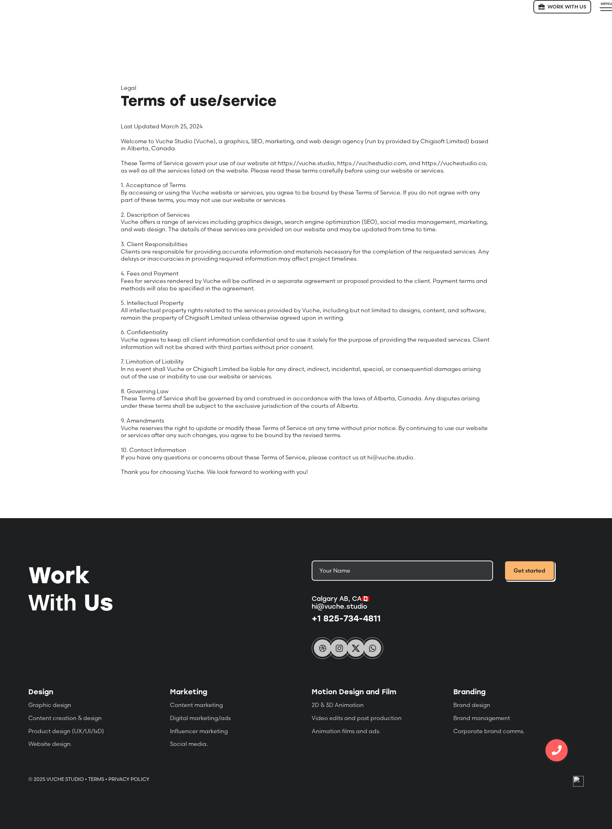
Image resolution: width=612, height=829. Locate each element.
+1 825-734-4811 (346, 618)
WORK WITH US (567, 7)
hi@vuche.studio (339, 606)
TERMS (96, 779)
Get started (529, 570)
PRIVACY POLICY (128, 779)
